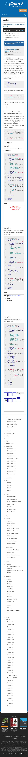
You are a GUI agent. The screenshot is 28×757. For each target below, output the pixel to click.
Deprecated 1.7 (11, 451)
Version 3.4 (10, 690)
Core (7, 436)
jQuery (22, 30)
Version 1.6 (10, 665)
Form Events (10, 507)
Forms (7, 516)
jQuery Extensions (12, 599)
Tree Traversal (11, 613)
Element (7, 51)
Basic (8, 584)
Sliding (9, 490)
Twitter (23, 736)
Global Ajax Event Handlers (14, 419)
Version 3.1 (10, 683)
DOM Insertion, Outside (13, 533)
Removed (8, 576)
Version (8, 619)
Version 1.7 (10, 667)
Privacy (18, 750)
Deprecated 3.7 (11, 474)
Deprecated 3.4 (11, 468)
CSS (7, 438)
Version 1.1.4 (10, 634)
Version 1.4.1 (10, 650)
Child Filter (10, 589)
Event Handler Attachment (14, 501)
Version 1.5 (10, 660)
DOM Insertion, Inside (13, 531)
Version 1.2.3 (10, 639)
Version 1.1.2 (10, 629)
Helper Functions (11, 421)
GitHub (16, 738)
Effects (7, 480)
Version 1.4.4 (10, 657)
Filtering (9, 608)
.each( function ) (9, 44)
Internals (8, 518)
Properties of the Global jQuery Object (15, 571)
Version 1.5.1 (10, 662)
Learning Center (8, 736)
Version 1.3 (10, 645)
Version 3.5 (10, 693)
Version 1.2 (10, 637)
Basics (9, 482)
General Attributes (12, 541)
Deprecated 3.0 (11, 461)
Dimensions (9, 478)
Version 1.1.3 (10, 632)
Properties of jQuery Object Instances (14, 567)
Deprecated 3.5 (11, 471)
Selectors (8, 579)
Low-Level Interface (12, 424)
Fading (9, 487)
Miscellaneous (11, 24)
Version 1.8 (10, 670)
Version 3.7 (10, 698)
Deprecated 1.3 (11, 448)
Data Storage (10, 552)
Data (7, 441)
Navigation (23, 10)
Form (8, 594)
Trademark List (13, 746)
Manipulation (9, 521)
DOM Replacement (12, 538)
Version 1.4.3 (10, 655)
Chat (17, 736)
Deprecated (9, 446)
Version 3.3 (10, 688)
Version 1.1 (10, 627)
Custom (9, 485)
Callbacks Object (10, 433)
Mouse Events (11, 512)
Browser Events (11, 496)
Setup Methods (11, 557)
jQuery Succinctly (23, 729)
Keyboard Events (11, 509)
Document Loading (12, 499)
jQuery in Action (14, 730)
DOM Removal (11, 536)
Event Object (10, 504)
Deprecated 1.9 (11, 456)
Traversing (5, 26)
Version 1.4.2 (10, 652)
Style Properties (11, 543)
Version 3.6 (10, 695)
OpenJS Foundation (10, 741)
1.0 (23, 43)
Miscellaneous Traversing (13, 610)
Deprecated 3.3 (11, 466)
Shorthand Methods (12, 427)
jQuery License (10, 742)
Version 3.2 (10, 685)
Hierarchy (9, 596)
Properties (8, 564)
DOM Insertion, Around (13, 528)
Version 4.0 (10, 703)
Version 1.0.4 (10, 624)
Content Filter (10, 591)
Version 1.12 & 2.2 (12, 678)
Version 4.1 (10, 706)
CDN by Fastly (17, 753)
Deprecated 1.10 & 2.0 (13, 458)
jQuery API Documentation (14, 4)
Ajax (7, 417)
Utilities (7, 617)
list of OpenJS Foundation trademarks (16, 747)
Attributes (8, 431)
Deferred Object (10, 443)
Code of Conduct (23, 750)
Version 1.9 (10, 672)
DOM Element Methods (13, 555)
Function (10, 49)
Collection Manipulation (20, 24)
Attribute (9, 581)
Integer (15, 49)
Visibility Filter (10, 601)
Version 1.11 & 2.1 (12, 675)
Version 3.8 (10, 701)
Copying (9, 525)
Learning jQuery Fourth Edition (5, 730)
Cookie (11, 751)
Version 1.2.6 (10, 642)
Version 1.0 (10, 622)
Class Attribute (11, 523)
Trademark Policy (5, 746)
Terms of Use (13, 750)
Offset (7, 561)
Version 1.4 (10, 647)
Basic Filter (10, 586)
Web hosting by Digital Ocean (8, 753)
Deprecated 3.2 (11, 463)
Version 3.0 (10, 680)
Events (7, 494)
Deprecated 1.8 (11, 453)
